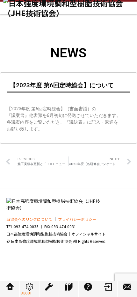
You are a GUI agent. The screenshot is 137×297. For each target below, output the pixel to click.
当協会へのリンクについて (29, 219)
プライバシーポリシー (77, 219)
